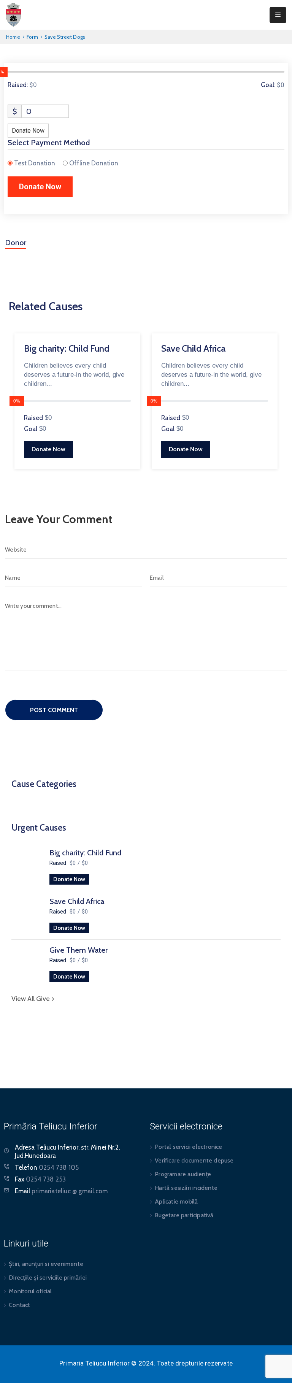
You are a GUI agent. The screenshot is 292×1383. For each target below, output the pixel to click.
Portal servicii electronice (188, 1146)
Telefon (47, 1167)
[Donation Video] (148, 321)
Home (13, 37)
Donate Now (69, 879)
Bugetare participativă (184, 1215)
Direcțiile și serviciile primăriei (48, 1277)
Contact (19, 1304)
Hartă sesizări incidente (186, 1187)
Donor (15, 242)
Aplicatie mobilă (176, 1201)
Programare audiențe (183, 1174)
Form (32, 37)
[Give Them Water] (26, 962)
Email (61, 1191)
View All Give (31, 998)
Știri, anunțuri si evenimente (46, 1263)
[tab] (15, 245)
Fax (40, 1179)
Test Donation (34, 163)
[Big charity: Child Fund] (26, 865)
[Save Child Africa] (26, 914)
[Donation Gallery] (134, 321)
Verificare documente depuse (194, 1160)
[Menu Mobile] (278, 15)
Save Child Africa (76, 901)
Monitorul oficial (30, 1291)
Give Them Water (78, 950)
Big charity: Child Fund (85, 852)
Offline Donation (93, 163)
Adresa (25, 1147)
